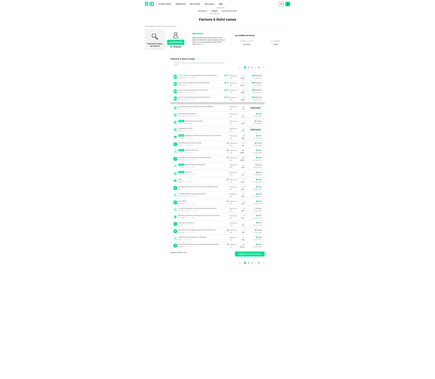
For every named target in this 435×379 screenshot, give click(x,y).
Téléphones (180, 4)
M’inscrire (177, 47)
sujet (202, 44)
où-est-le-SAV (183, 210)
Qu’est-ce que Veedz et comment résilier (193, 90)
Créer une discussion (249, 254)
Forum (214, 11)
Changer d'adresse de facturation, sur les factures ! (203, 135)
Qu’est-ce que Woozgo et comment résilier (193, 97)
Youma (181, 145)
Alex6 (180, 152)
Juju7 (180, 239)
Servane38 (182, 196)
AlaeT (260, 114)
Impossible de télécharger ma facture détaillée (195, 106)
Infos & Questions (150, 26)
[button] (287, 4)
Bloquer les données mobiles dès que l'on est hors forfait (199, 215)
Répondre (256, 108)
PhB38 (180, 247)
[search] (281, 4)
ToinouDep (182, 160)
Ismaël (180, 225)
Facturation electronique (194, 121)
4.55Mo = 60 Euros (191, 150)
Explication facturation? (187, 114)
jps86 (180, 130)
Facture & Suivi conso (170, 26)
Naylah (181, 182)
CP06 (180, 123)
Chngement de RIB (185, 128)
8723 (180, 179)
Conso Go (188, 172)
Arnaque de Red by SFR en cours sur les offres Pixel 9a (197, 187)
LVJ (179, 109)
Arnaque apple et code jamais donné (192, 194)
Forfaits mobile (164, 4)
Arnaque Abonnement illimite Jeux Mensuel (194, 157)
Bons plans (209, 4)
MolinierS (258, 208)
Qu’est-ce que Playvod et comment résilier (194, 83)
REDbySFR (182, 78)
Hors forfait (182, 201)
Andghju (181, 218)
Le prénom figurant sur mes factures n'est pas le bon (197, 208)
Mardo (180, 138)
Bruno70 (181, 232)
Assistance (202, 11)
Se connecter (175, 42)
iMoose (259, 121)
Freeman (181, 167)
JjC (179, 189)
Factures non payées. (186, 223)
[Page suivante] (264, 67)
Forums (159, 26)
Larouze (181, 174)
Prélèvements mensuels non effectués (192, 237)
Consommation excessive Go (195, 165)
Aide (221, 4)
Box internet (195, 4)
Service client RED (229, 11)
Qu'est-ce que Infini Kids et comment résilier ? (201, 75)
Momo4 (181, 203)
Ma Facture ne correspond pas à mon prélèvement (196, 230)
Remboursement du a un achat (189, 143)
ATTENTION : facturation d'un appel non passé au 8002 (198, 244)
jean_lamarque (184, 116)
